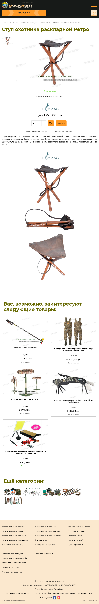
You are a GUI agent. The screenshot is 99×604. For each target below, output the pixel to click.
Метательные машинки (78, 531)
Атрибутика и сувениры (12, 572)
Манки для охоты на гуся (45, 526)
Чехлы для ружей (75, 540)
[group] (55, 62)
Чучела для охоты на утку (13, 526)
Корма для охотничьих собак (14, 563)
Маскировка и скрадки (45, 544)
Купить (61, 123)
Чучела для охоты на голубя (14, 535)
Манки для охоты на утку (13, 544)
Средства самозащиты (44, 554)
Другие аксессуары (10, 567)
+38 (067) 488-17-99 (51, 585)
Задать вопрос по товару (36, 132)
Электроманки (41, 540)
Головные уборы (75, 535)
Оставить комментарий (63, 132)
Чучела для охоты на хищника (15, 540)
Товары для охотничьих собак (15, 558)
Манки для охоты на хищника (47, 531)
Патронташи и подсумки (12, 554)
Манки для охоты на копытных (48, 535)
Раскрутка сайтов (90, 600)
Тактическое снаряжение (79, 526)
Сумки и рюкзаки (75, 544)
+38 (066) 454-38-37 (68, 585)
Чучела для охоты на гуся (13, 531)
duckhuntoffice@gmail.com (52, 589)
